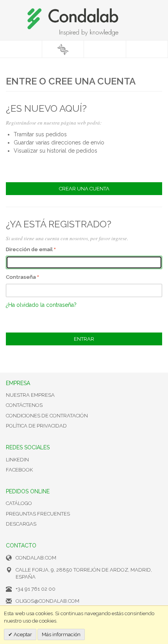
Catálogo (19, 503)
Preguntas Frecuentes (38, 514)
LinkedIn (17, 460)
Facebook (19, 470)
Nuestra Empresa (30, 395)
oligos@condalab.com (47, 601)
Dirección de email (29, 249)
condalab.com (36, 558)
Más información (61, 634)
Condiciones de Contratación (47, 416)
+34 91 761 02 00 (35, 589)
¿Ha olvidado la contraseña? (41, 305)
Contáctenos (24, 405)
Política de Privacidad (36, 426)
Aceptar (22, 634)
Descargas (21, 524)
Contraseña (21, 277)
